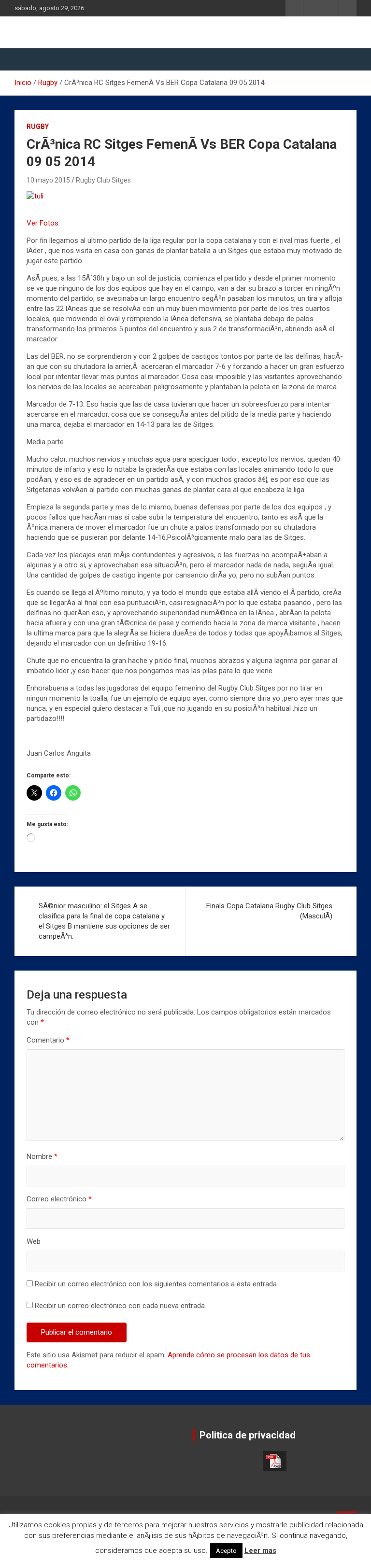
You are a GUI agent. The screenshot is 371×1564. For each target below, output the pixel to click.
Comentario (48, 1040)
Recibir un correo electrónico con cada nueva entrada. (120, 1305)
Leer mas (260, 1550)
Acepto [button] (226, 1550)
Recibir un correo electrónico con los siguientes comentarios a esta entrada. (156, 1284)
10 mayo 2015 (48, 180)
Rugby (38, 126)
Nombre (42, 1156)
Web (34, 1241)
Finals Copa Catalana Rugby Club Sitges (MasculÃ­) (269, 911)
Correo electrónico (59, 1199)
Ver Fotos (42, 223)
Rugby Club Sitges (103, 180)
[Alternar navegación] (26, 59)
